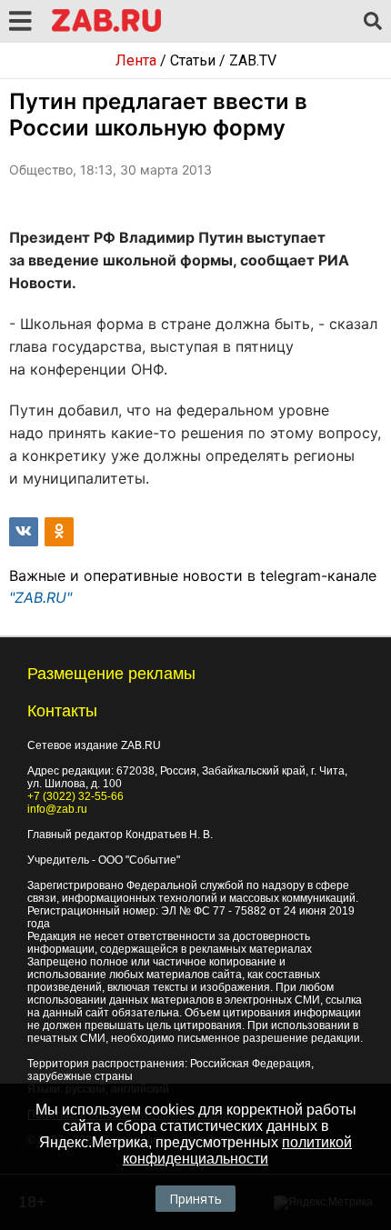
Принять (195, 1198)
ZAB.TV (252, 60)
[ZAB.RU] (106, 29)
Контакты (62, 711)
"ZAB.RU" (40, 597)
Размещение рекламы (111, 674)
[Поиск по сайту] (373, 22)
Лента (135, 60)
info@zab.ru (57, 809)
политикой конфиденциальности (237, 1150)
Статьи (193, 60)
